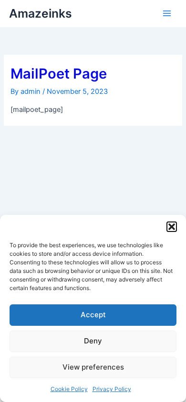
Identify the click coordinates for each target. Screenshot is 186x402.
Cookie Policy (69, 388)
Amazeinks (40, 13)
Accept (93, 314)
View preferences (93, 367)
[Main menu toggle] (166, 13)
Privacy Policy (112, 388)
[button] (171, 226)
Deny (93, 340)
